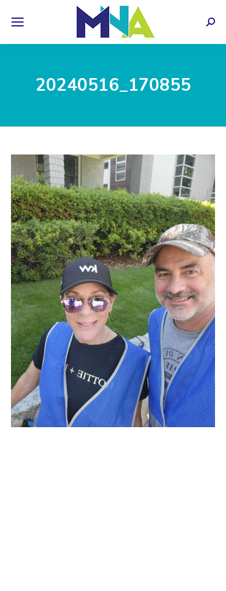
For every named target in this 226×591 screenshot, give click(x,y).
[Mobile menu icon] (17, 22)
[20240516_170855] (113, 290)
